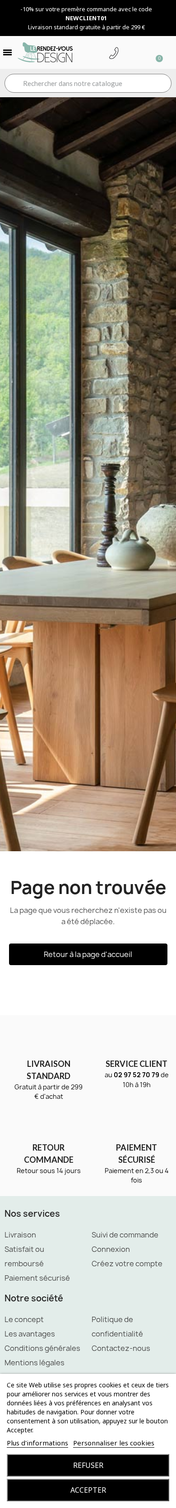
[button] (88, 954)
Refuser (88, 1465)
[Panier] (155, 52)
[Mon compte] (127, 53)
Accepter (88, 1490)
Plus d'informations (37, 1442)
